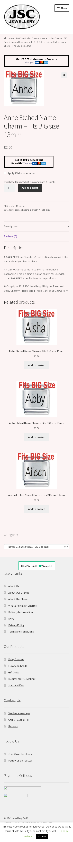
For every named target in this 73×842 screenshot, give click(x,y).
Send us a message (19, 713)
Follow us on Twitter (20, 760)
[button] (64, 75)
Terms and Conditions (21, 631)
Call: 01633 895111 (18, 719)
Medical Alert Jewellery (21, 679)
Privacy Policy (16, 625)
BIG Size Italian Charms (27, 38)
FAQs (11, 618)
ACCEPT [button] (42, 836)
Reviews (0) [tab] (10, 236)
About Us (13, 586)
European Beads (17, 666)
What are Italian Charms (22, 605)
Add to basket (30, 187)
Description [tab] (10, 226)
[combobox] (36, 546)
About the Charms (19, 599)
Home (11, 38)
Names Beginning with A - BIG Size (28, 41)
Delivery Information (20, 612)
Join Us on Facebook (20, 754)
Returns (13, 726)
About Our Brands (18, 592)
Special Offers (16, 685)
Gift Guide (13, 672)
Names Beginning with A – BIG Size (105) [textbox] (35, 546)
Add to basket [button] (36, 365)
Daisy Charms (16, 659)
